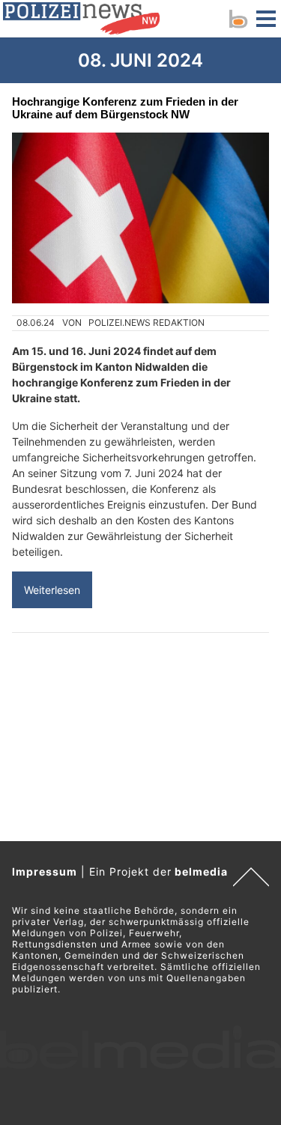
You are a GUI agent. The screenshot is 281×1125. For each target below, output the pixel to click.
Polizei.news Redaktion (146, 322)
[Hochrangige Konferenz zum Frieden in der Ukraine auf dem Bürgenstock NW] (140, 218)
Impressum (44, 871)
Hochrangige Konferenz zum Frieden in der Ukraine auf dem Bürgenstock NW (125, 108)
